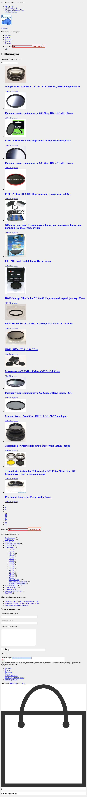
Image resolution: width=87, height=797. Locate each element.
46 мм (11, 559)
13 (6, 515)
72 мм (11, 574)
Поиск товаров (6, 658)
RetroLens (4, 28)
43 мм (11, 555)
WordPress (13, 683)
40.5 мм (12, 553)
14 (6, 517)
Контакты (8, 39)
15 (6, 519)
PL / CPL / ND (14, 580)
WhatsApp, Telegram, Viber (14, 10)
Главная (8, 35)
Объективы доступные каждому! (17, 605)
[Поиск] (2, 660)
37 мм (11, 549)
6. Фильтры (9, 547)
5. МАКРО (9, 545)
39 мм (11, 551)
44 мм (11, 557)
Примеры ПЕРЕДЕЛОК (14, 591)
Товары (8, 37)
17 (6, 523)
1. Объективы (10, 538)
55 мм (11, 566)
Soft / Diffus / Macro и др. (18, 582)
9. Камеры (9, 589)
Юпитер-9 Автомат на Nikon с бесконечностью (22, 603)
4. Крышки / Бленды (12, 543)
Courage (23, 683)
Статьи (7, 41)
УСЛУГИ (8, 593)
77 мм (11, 576)
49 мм (11, 562)
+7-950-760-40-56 (11, 8)
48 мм (11, 561)
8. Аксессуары (10, 587)
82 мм (11, 578)
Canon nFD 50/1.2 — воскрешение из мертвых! (22, 601)
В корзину (14, 91)
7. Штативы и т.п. (11, 585)
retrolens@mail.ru (11, 12)
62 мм (11, 570)
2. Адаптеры (9, 540)
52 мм (11, 564)
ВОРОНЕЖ (9, 6)
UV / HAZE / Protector (17, 583)
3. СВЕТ (8, 542)
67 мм (11, 572)
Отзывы (8, 43)
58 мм (11, 568)
